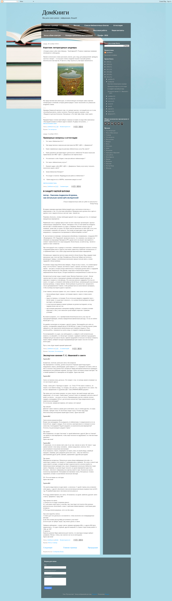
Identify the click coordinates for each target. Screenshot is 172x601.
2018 (108, 67)
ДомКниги (55, 12)
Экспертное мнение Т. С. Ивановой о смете (64, 355)
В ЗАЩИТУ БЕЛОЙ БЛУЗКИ (56, 191)
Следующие (47, 548)
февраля (110, 114)
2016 (108, 72)
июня (109, 104)
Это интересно (52, 129)
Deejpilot (94, 594)
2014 (108, 77)
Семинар (54, 542)
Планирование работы (79, 30)
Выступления (110, 139)
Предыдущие (93, 548)
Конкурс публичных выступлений (79, 35)
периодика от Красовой (112, 152)
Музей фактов (110, 157)
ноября (110, 81)
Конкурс (108, 141)
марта (110, 111)
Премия (108, 159)
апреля (110, 109)
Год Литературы (110, 130)
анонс (107, 148)
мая (109, 106)
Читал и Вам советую (52, 35)
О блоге (66, 25)
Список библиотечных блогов (96, 25)
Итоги (50, 542)
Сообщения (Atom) (58, 551)
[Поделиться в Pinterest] (82, 127)
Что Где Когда (110, 166)
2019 (108, 64)
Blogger (107, 594)
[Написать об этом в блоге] (76, 127)
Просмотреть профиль (110, 55)
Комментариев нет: (65, 126)
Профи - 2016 (103, 35)
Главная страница (51, 25)
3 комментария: (64, 186)
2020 (108, 62)
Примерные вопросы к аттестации (60, 138)
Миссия (77, 25)
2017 (108, 69)
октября (110, 96)
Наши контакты (118, 30)
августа (110, 101)
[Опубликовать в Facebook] (80, 127)
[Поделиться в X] (78, 127)
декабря (110, 79)
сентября (110, 98)
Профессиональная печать (54, 30)
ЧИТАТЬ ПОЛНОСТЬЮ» (50, 123)
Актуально (51, 351)
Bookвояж (109, 161)
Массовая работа (100, 30)
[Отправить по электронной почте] (74, 127)
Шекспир (108, 168)
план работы (109, 155)
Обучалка (108, 163)
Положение (109, 150)
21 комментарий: (65, 348)
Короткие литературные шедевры (60, 48)
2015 (108, 74)
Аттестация (118, 25)
